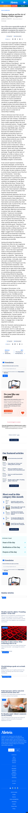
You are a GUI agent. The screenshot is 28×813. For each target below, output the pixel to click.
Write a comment (14, 440)
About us (14, 797)
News (14, 757)
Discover (14, 762)
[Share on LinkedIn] (15, 39)
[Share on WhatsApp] (22, 39)
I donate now (7, 411)
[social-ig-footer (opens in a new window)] (17, 788)
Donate (13, 5)
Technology (5, 627)
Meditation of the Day (11, 547)
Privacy (14, 808)
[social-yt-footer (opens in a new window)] (10, 788)
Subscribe (5, 5)
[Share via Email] (19, 39)
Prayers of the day (10, 552)
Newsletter (14, 768)
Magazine (14, 772)
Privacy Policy (14, 806)
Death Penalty (5, 652)
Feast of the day (9, 543)
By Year (14, 783)
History (4, 597)
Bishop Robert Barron (17, 19)
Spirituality (14, 760)
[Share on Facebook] (12, 39)
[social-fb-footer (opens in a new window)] (12, 788)
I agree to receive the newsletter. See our (14, 372)
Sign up (5, 375)
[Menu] (5, 2)
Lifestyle (14, 759)
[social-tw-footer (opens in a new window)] (15, 788)
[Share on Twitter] (17, 39)
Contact (14, 804)
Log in (18, 435)
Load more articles (14, 485)
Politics (4, 699)
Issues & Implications (5, 10)
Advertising (14, 777)
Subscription (14, 774)
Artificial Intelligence (7, 676)
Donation (14, 775)
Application (14, 770)
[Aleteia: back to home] (14, 2)
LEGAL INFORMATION (14, 799)
